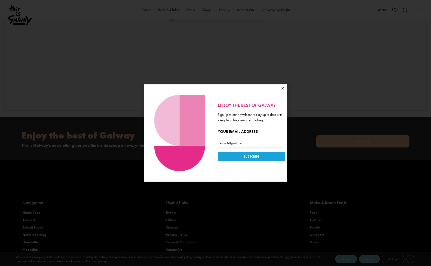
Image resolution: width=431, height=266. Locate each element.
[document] (215, 133)
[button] (282, 88)
